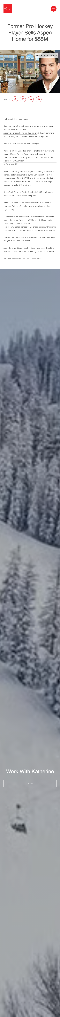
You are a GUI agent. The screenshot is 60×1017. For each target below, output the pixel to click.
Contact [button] (30, 783)
